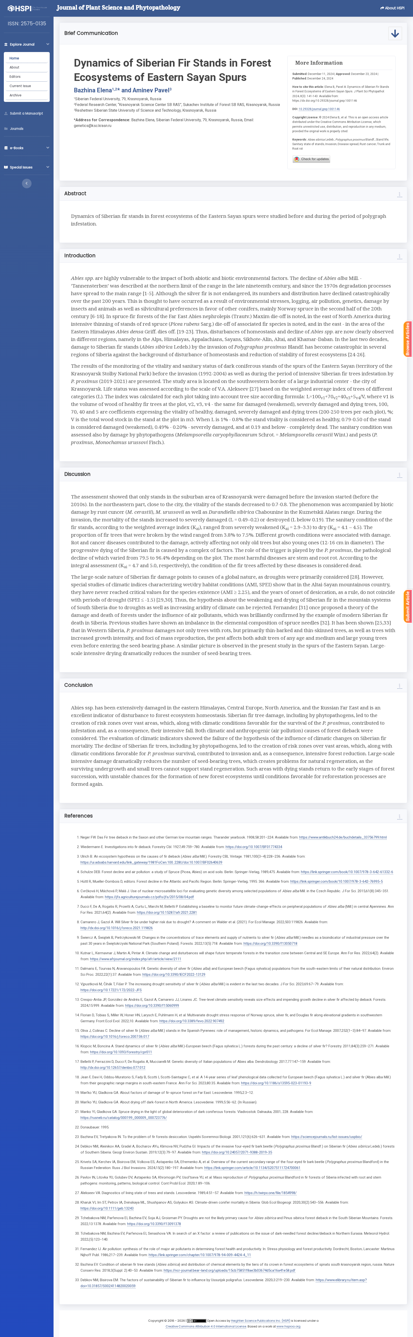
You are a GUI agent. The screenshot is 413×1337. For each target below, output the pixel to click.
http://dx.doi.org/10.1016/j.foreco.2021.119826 (117, 928)
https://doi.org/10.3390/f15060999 (152, 1005)
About (14, 67)
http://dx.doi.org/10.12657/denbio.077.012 (113, 1067)
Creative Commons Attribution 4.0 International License (206, 1326)
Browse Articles (407, 339)
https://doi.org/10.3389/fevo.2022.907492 (191, 1021)
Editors (15, 76)
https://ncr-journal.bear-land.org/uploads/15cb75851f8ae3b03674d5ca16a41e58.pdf (229, 1270)
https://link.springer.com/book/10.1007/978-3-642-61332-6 (347, 872)
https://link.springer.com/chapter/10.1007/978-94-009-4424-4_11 (200, 1255)
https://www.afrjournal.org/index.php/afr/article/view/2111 (135, 959)
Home (14, 58)
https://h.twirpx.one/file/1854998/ (271, 1193)
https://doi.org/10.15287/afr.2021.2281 (167, 912)
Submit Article (407, 606)
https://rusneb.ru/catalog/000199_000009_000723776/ (124, 1118)
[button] (393, 8)
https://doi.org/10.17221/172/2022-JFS (111, 990)
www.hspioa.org (288, 1326)
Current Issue (20, 86)
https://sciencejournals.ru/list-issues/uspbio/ (326, 1137)
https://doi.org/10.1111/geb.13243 (107, 1208)
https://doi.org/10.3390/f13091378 (154, 1224)
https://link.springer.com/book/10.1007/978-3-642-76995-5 (336, 881)
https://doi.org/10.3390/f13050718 (270, 943)
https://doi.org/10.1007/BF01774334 (254, 847)
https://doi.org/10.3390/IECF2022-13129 (173, 974)
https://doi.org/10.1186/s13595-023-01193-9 (276, 1083)
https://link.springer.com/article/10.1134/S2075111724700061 (252, 1168)
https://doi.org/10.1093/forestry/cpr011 (121, 1052)
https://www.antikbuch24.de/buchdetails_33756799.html (343, 837)
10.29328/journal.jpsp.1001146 (319, 109)
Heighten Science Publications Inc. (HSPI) (260, 1321)
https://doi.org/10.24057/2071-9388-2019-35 (237, 1152)
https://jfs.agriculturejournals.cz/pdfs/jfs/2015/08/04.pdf (149, 897)
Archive (16, 95)
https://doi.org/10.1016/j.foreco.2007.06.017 (115, 1036)
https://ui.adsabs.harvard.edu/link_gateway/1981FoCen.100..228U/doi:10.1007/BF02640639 (151, 862)
